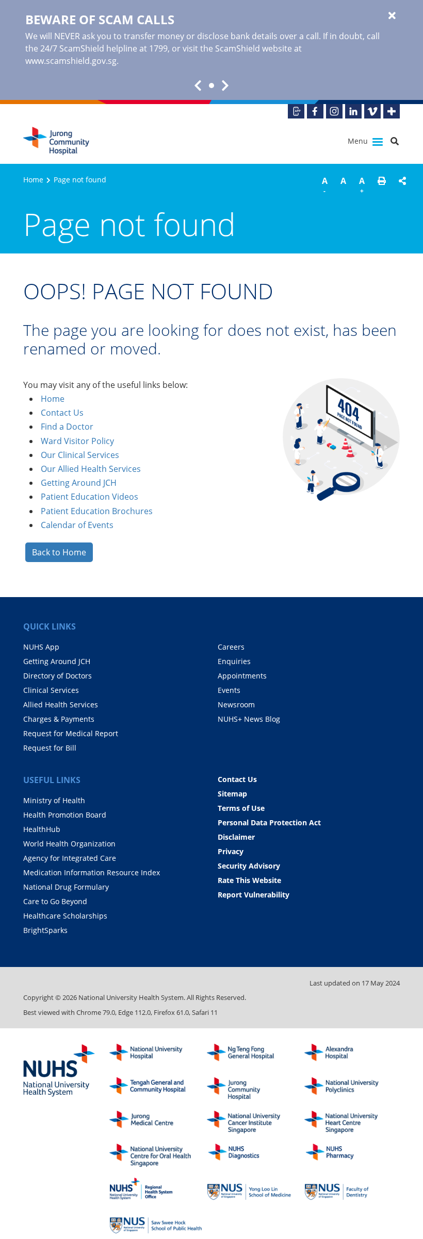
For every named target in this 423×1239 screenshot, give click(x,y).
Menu (359, 141)
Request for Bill (49, 748)
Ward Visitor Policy (77, 441)
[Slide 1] (211, 85)
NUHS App (41, 647)
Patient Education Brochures (97, 511)
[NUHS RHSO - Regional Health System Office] (155, 1188)
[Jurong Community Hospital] (65, 141)
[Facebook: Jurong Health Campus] (315, 111)
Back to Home (59, 552)
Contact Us (62, 412)
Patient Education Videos (89, 496)
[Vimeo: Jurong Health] (372, 111)
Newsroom (236, 704)
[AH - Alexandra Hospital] (350, 1055)
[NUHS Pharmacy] (350, 1155)
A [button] (325, 185)
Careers (231, 647)
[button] (382, 187)
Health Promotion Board (64, 815)
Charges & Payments (58, 719)
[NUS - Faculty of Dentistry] (350, 1188)
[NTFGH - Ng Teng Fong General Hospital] (253, 1055)
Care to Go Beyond (55, 901)
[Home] (253, 1088)
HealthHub (41, 829)
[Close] (392, 16)
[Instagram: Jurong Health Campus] (334, 111)
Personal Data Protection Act (269, 822)
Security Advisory (249, 866)
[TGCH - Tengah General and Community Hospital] (155, 1088)
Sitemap (232, 794)
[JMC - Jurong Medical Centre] (155, 1122)
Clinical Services (51, 690)
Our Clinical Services (80, 455)
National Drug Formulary (66, 887)
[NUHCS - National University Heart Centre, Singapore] (350, 1122)
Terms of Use (241, 808)
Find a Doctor (67, 426)
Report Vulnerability (253, 894)
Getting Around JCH (79, 482)
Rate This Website (249, 880)
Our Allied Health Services (91, 468)
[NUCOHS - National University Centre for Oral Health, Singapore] (155, 1155)
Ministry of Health (54, 800)
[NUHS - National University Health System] (59, 1071)
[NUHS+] (391, 111)
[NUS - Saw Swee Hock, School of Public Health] (155, 1222)
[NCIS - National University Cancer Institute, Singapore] (253, 1122)
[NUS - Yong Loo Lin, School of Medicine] (253, 1188)
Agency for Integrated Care (69, 858)
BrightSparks (45, 930)
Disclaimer (236, 837)
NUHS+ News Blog (249, 719)
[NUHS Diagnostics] (253, 1155)
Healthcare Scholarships (65, 916)
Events (229, 690)
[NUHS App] (296, 111)
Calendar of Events (77, 525)
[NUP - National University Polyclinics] (350, 1088)
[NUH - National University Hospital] (155, 1055)
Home (33, 179)
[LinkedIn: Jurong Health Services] (353, 111)
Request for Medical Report (70, 733)
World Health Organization (69, 843)
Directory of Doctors (57, 676)
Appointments (242, 676)
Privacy (230, 851)
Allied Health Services (60, 704)
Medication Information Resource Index (91, 872)
